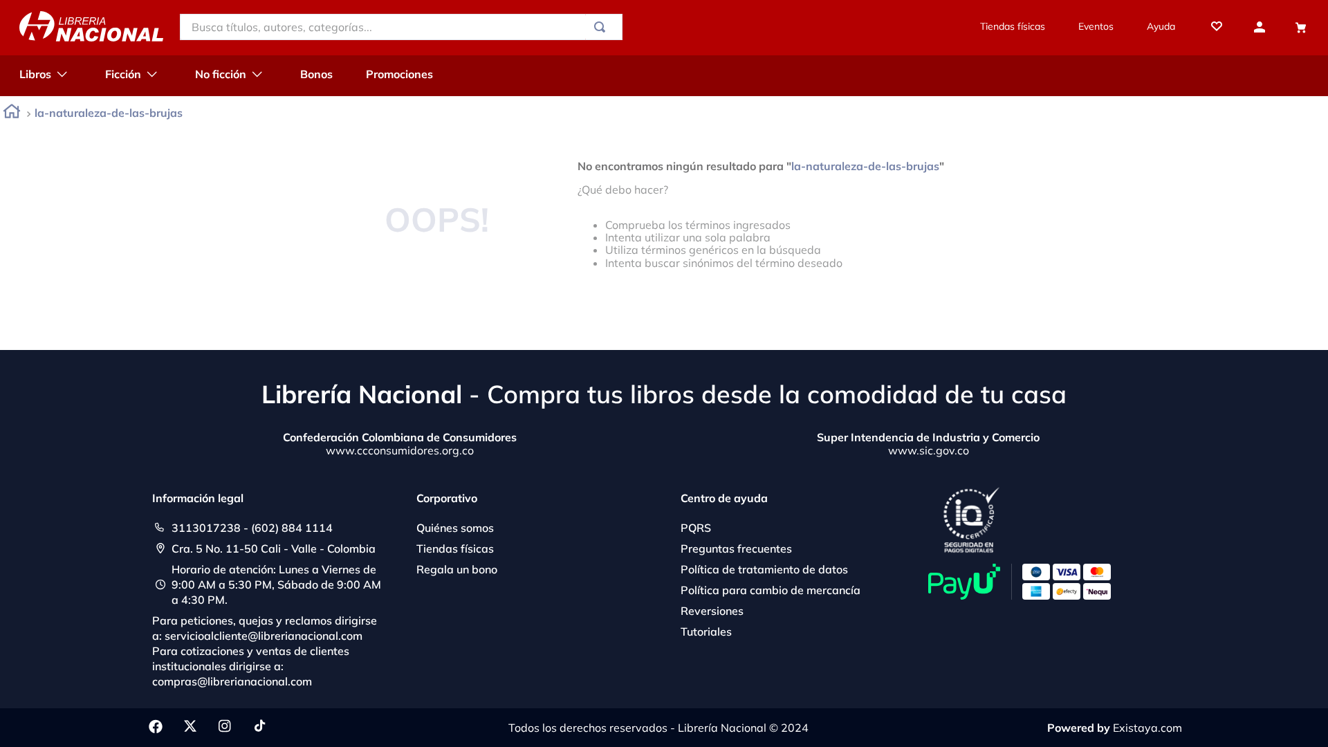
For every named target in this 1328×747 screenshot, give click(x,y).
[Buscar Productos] (602, 27)
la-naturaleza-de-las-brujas (109, 113)
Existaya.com (1147, 728)
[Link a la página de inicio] (12, 114)
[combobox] (401, 27)
